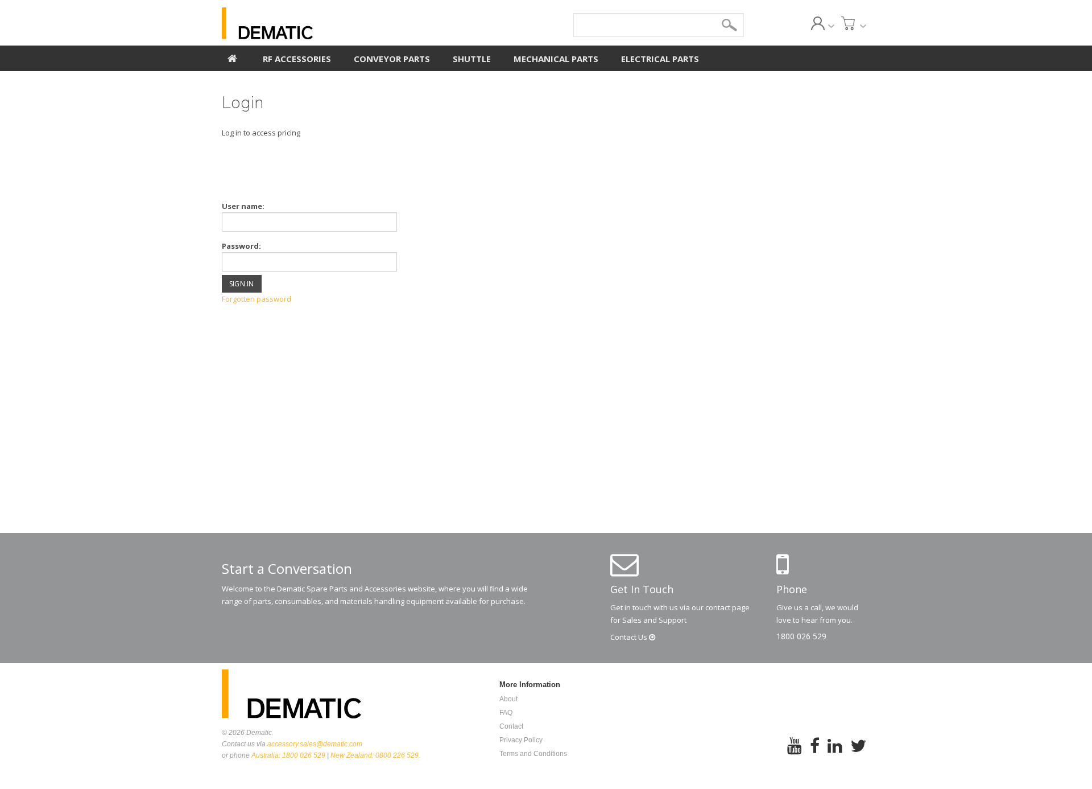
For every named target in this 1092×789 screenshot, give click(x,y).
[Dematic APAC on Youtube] (794, 753)
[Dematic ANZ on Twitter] (858, 753)
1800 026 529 (801, 636)
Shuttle (472, 58)
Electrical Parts (660, 58)
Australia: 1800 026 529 (288, 755)
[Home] (232, 57)
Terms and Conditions (533, 754)
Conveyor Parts (392, 58)
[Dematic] (319, 23)
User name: (243, 206)
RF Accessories (297, 58)
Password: (241, 246)
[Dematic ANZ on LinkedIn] (835, 753)
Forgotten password (256, 299)
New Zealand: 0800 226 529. (375, 755)
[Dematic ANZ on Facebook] (815, 753)
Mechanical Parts (556, 58)
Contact (629, 637)
